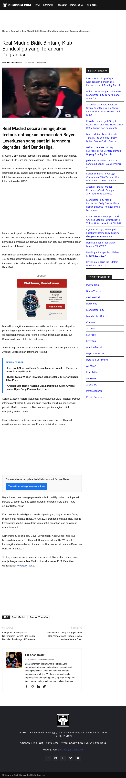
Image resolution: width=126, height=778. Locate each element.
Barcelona (91, 303)
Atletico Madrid (94, 347)
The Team (38, 742)
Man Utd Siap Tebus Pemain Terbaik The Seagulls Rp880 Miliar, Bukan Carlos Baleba (101, 138)
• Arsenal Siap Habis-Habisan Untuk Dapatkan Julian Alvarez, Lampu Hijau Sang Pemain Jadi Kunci (40, 387)
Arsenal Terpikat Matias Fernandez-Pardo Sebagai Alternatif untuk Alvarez (100, 190)
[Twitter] (45, 687)
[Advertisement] (63, 19)
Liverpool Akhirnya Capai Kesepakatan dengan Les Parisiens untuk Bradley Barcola (103, 82)
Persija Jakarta (94, 390)
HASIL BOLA (91, 5)
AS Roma (91, 378)
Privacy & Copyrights (72, 742)
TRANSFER (62, 5)
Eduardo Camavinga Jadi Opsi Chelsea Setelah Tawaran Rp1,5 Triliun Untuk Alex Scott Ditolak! (103, 220)
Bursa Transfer (94, 291)
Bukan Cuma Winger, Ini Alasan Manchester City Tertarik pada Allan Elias (103, 95)
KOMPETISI (48, 5)
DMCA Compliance (96, 742)
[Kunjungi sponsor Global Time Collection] (42, 299)
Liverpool (91, 334)
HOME (37, 5)
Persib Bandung (95, 397)
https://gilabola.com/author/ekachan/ (39, 659)
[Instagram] (33, 687)
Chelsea (90, 322)
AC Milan (91, 365)
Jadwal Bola (92, 284)
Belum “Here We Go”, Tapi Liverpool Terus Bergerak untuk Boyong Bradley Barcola (103, 151)
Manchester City (95, 309)
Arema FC (91, 384)
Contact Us (52, 742)
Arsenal (90, 328)
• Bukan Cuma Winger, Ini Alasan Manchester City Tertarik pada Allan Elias (42, 378)
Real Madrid (19, 617)
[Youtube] (78, 758)
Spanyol (15, 31)
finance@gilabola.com (71, 749)
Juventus (91, 341)
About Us (25, 742)
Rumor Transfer (39, 617)
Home (5, 31)
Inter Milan (92, 372)
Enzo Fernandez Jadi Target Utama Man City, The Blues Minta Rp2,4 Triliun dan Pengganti (104, 125)
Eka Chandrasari (14, 62)
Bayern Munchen (95, 353)
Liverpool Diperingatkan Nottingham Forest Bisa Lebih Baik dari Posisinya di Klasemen (19, 636)
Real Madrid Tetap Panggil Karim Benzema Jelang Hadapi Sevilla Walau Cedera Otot (64, 636)
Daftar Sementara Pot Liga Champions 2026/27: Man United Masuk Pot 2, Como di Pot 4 (104, 177)
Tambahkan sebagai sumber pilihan (26, 486)
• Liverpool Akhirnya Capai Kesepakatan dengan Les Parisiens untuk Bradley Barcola (41, 370)
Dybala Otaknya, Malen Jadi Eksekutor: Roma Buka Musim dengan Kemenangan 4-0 (102, 233)
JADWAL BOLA (76, 5)
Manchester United (96, 316)
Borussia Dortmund (97, 359)
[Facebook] (28, 687)
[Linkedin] (39, 687)
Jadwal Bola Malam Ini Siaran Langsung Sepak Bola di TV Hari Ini (103, 164)
